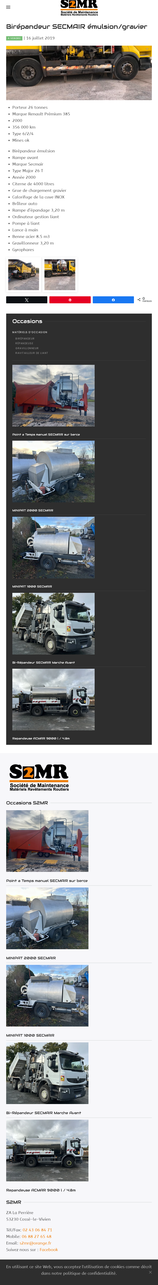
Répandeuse (24, 343)
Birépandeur (25, 338)
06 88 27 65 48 (36, 1236)
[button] (8, 7)
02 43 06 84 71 (37, 1230)
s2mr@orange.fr (35, 1243)
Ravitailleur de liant (31, 353)
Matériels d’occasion (29, 332)
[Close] (150, 1272)
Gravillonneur (27, 348)
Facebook (49, 1249)
